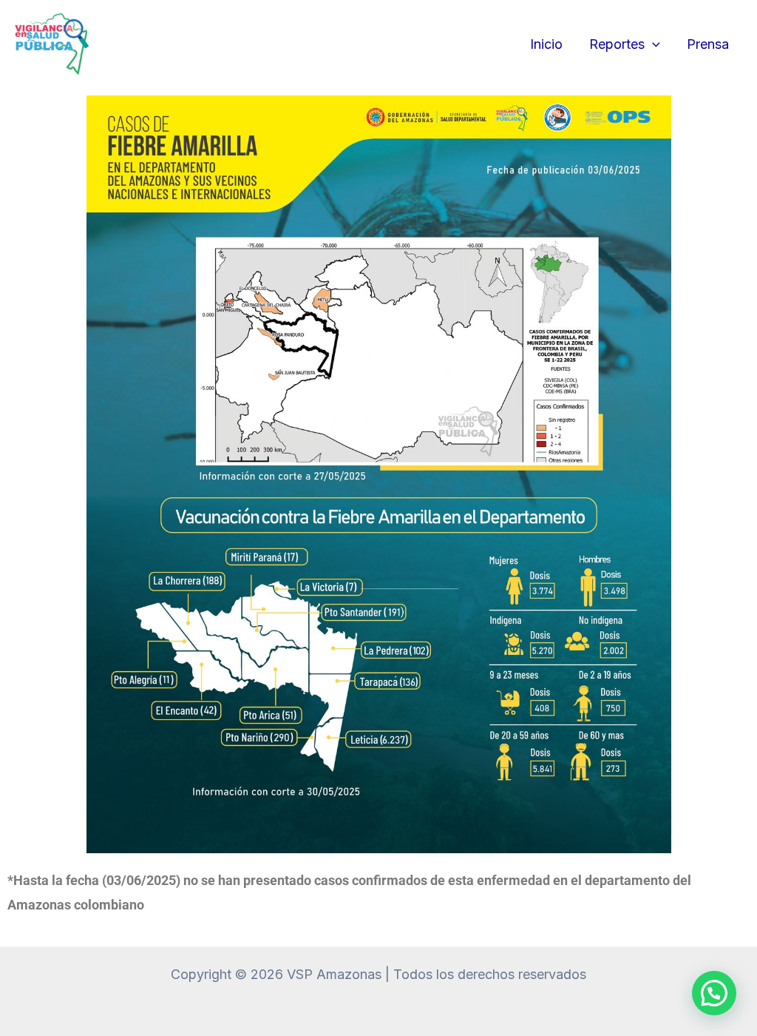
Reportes (617, 44)
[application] (652, 44)
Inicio (546, 44)
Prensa (708, 44)
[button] (714, 993)
